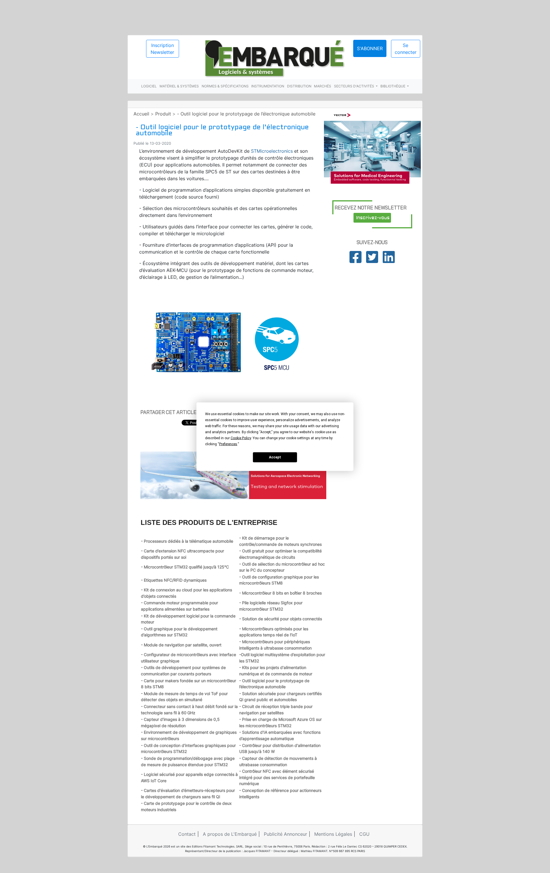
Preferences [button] (228, 444)
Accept (275, 457)
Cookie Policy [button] (241, 438)
